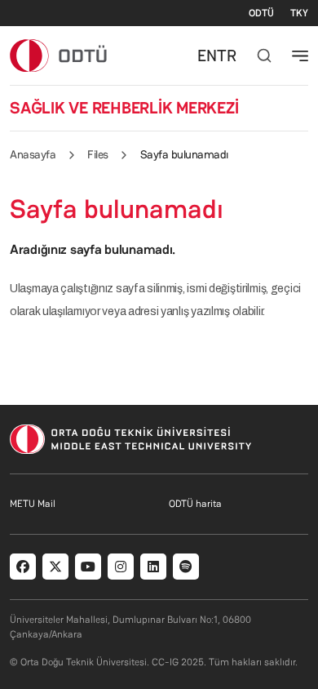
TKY (299, 13)
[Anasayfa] (59, 55)
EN (207, 55)
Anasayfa (32, 154)
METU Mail (32, 503)
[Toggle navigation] (300, 55)
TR (226, 55)
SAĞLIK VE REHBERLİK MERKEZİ (124, 108)
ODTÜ (261, 13)
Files (97, 154)
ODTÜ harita (195, 503)
